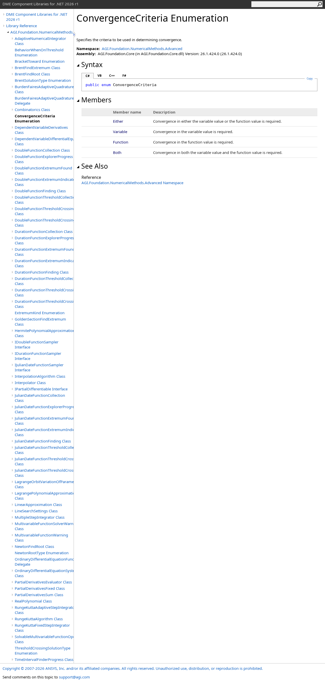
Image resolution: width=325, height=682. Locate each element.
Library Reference (21, 25)
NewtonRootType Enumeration (42, 552)
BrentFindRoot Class (32, 73)
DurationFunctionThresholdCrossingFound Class (44, 292)
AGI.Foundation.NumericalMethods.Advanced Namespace (132, 182)
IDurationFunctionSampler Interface (38, 356)
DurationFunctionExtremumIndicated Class (44, 263)
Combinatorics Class (32, 109)
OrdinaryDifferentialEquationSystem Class (44, 573)
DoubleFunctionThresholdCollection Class (44, 200)
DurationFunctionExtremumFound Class (44, 252)
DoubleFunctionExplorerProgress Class (44, 159)
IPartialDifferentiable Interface (41, 388)
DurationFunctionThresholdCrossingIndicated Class (44, 304)
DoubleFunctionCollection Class (42, 150)
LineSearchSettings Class (36, 510)
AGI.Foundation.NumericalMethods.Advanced (42, 32)
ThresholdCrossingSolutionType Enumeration (42, 650)
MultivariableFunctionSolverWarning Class (44, 526)
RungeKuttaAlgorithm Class (39, 618)
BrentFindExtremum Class (37, 67)
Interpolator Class (30, 382)
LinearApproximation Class (38, 504)
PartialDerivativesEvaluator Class (43, 581)
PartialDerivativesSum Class (39, 594)
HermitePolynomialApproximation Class (44, 333)
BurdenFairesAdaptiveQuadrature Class (44, 89)
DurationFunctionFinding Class (42, 272)
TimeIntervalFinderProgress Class (44, 659)
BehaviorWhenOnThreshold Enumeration (39, 52)
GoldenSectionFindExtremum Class (40, 321)
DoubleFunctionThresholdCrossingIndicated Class (44, 222)
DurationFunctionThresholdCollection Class (44, 281)
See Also (94, 166)
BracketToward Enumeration (39, 61)
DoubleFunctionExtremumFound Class (43, 170)
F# (124, 75)
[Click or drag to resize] (75, 35)
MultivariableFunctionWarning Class (41, 537)
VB (100, 75)
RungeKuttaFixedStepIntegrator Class (42, 628)
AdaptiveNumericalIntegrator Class (40, 41)
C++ (112, 75)
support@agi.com (74, 676)
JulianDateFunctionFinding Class (43, 440)
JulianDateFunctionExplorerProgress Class (44, 409)
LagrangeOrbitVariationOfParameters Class (44, 484)
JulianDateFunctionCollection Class (40, 398)
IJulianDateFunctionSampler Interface (39, 367)
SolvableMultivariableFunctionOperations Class (44, 639)
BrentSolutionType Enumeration (43, 80)
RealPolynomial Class (33, 601)
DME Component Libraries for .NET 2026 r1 (36, 17)
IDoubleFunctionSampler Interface (36, 344)
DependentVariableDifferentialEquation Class (44, 141)
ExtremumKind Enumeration (39, 312)
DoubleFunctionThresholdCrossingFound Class (44, 211)
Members (96, 99)
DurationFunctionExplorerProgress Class (44, 240)
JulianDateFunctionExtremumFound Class (44, 421)
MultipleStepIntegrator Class (39, 517)
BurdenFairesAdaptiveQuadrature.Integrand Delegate (44, 101)
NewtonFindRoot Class (34, 546)
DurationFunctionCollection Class (44, 231)
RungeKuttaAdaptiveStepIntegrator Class (44, 610)
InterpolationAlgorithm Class (40, 376)
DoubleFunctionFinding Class (40, 190)
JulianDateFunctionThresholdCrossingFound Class (44, 461)
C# (88, 76)
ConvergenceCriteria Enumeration (35, 118)
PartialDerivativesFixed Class (40, 588)
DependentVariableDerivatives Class (41, 130)
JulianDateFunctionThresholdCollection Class (44, 450)
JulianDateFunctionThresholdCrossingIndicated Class (44, 473)
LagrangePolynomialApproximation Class (44, 495)
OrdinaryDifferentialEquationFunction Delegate (44, 562)
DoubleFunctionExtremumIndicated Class (44, 182)
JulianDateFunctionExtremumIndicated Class (44, 432)
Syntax (92, 64)
